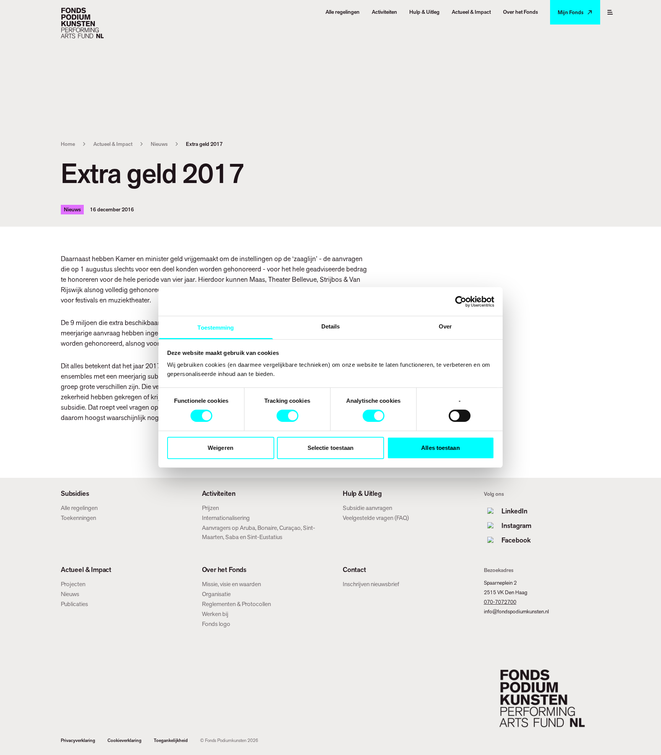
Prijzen (210, 508)
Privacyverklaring (78, 740)
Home (68, 144)
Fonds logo (216, 624)
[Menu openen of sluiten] (610, 12)
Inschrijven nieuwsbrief (371, 584)
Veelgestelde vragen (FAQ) (376, 518)
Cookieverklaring (124, 740)
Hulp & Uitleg (362, 493)
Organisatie (216, 594)
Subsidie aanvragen (367, 508)
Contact (354, 569)
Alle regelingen (79, 508)
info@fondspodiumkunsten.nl (516, 611)
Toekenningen (78, 518)
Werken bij (215, 614)
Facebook (516, 540)
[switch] (287, 416)
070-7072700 (500, 601)
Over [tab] (445, 326)
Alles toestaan (440, 448)
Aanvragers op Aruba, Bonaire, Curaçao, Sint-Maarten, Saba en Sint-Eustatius (258, 532)
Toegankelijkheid (171, 740)
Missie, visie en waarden (231, 584)
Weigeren (220, 448)
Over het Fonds (224, 569)
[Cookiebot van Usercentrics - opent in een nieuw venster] (460, 301)
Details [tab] (330, 326)
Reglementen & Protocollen (236, 604)
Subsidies (75, 493)
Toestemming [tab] (215, 327)
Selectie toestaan (331, 448)
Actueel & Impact (112, 144)
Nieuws (159, 144)
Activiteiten (219, 493)
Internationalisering (226, 518)
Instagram (516, 525)
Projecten (73, 584)
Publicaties (74, 604)
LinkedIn (514, 511)
